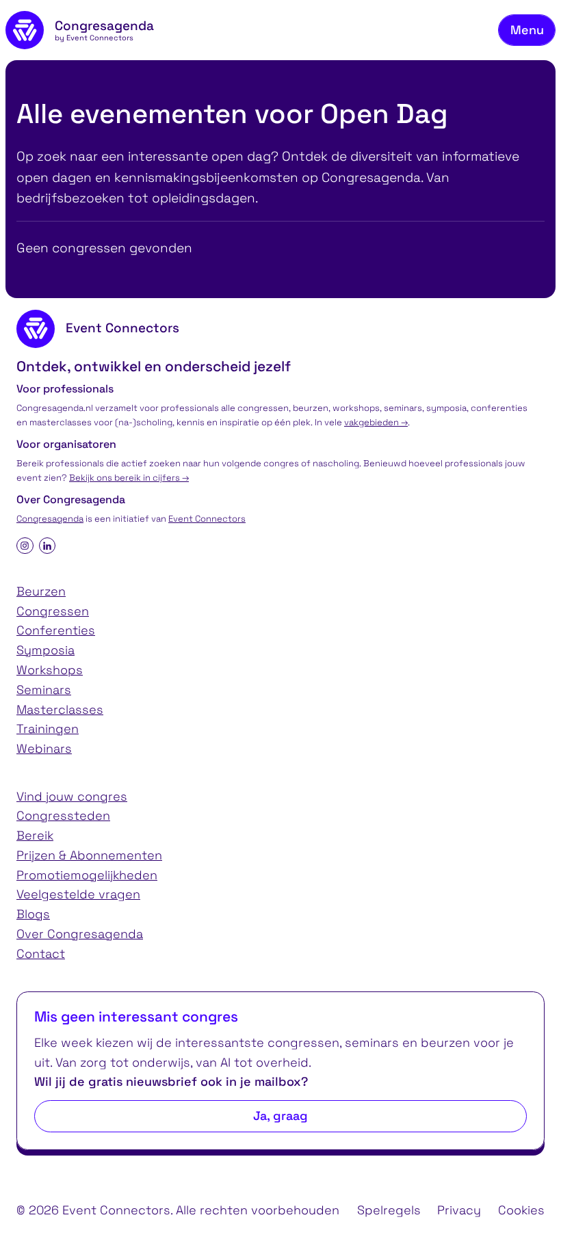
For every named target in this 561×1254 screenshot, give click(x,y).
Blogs (33, 914)
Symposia (45, 650)
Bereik (34, 835)
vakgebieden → (376, 422)
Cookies (521, 1210)
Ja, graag (280, 1115)
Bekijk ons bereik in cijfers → (129, 477)
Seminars (43, 689)
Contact (40, 953)
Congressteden (63, 815)
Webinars (44, 748)
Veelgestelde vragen (78, 894)
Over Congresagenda (79, 934)
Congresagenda (49, 518)
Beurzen (41, 591)
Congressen (52, 611)
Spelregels (389, 1210)
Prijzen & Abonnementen (89, 855)
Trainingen (47, 728)
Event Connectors (207, 518)
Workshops (49, 670)
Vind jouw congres (71, 796)
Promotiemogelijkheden (86, 875)
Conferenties (55, 630)
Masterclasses (59, 709)
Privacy (459, 1210)
